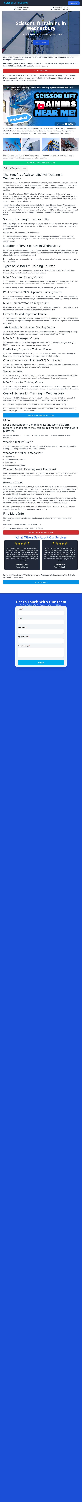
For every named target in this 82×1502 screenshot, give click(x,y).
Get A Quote (41, 42)
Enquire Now (41, 588)
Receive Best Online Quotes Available (41, 163)
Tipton (5, 528)
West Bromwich (23, 528)
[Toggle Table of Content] (23, 168)
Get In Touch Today (41, 71)
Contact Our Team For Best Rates (41, 415)
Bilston (40, 528)
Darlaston (12, 528)
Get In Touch (74, 3)
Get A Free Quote (41, 582)
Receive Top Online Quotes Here (41, 532)
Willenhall (33, 528)
